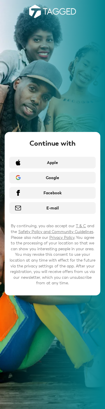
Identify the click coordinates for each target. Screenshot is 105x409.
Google (52, 177)
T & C (81, 225)
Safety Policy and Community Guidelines (55, 231)
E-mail (52, 208)
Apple (52, 162)
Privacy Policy (61, 237)
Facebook (52, 193)
